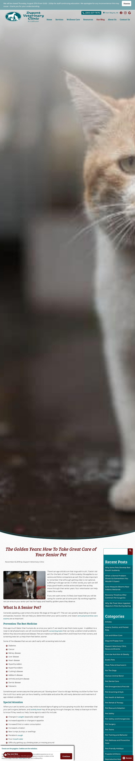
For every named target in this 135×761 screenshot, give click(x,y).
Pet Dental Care (112, 681)
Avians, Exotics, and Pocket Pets (117, 628)
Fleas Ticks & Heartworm (115, 665)
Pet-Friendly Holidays (114, 749)
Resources (88, 19)
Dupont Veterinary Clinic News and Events (115, 647)
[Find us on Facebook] (121, 13)
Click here (22, 758)
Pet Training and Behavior (116, 735)
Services (59, 19)
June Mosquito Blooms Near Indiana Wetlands (117, 588)
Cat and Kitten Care (113, 635)
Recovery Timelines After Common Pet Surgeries (116, 596)
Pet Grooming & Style (114, 692)
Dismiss (127, 3)
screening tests (55, 631)
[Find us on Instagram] (125, 13)
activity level (36, 710)
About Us (112, 19)
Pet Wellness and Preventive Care (117, 741)
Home (49, 19)
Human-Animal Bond (114, 676)
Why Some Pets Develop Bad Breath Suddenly (117, 568)
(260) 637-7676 (92, 12)
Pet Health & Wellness (114, 697)
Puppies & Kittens (112, 754)
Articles (108, 622)
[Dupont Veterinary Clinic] (24, 17)
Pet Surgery (110, 724)
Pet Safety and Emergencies (117, 719)
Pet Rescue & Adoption (115, 708)
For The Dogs (110, 670)
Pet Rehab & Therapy (114, 703)
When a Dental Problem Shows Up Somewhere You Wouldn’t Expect (116, 578)
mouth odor (18, 739)
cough (20, 735)
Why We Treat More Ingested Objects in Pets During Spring (118, 604)
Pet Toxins (109, 730)
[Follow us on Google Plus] (129, 13)
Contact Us (125, 19)
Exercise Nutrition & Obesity (117, 654)
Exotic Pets (110, 660)
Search (130, 551)
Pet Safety (109, 713)
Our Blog (100, 19)
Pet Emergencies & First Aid (117, 687)
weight (21, 717)
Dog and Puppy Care (114, 641)
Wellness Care (73, 19)
